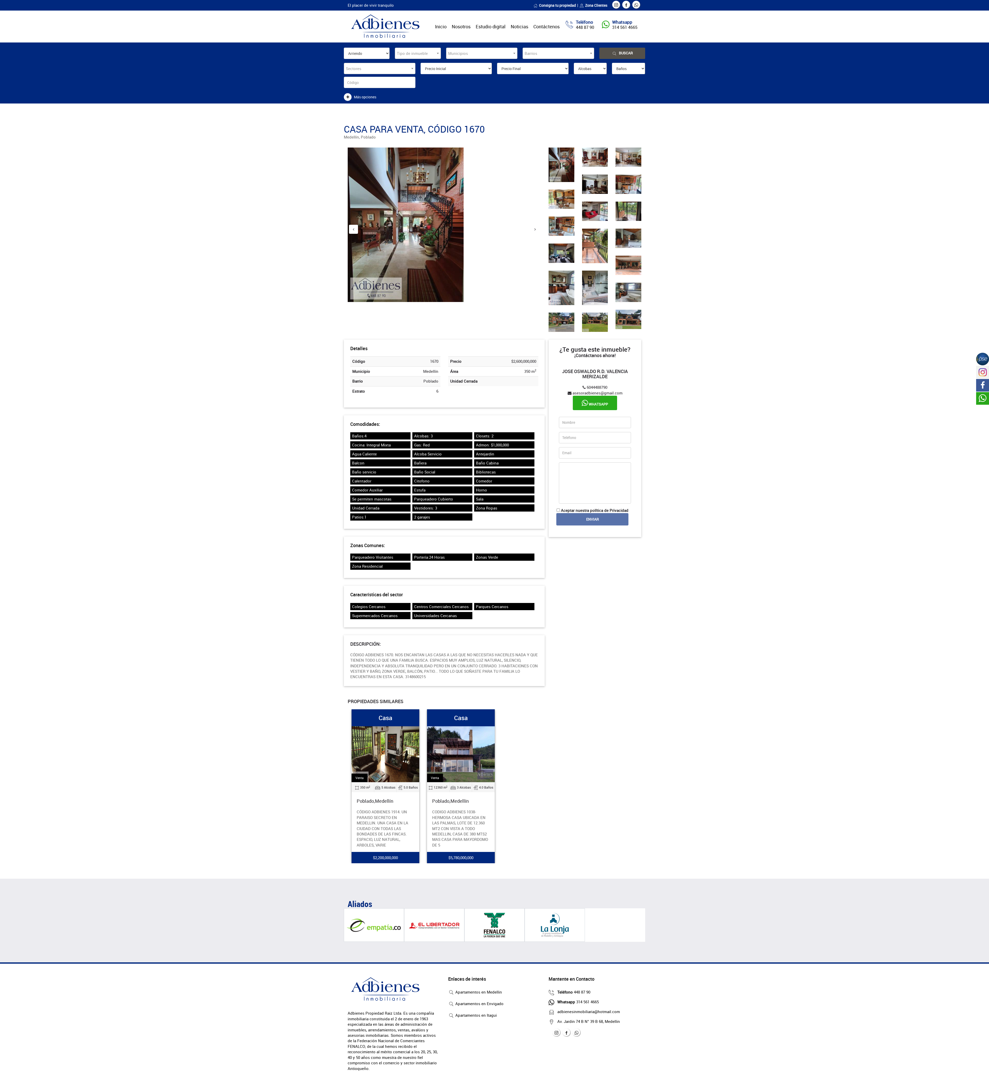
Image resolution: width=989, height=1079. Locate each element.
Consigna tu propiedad (557, 5)
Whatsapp (598, 404)
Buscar (626, 52)
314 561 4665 (624, 27)
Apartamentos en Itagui (475, 1015)
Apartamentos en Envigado (479, 1003)
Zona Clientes (596, 5)
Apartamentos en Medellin (478, 992)
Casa (385, 718)
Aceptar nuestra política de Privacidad (594, 510)
